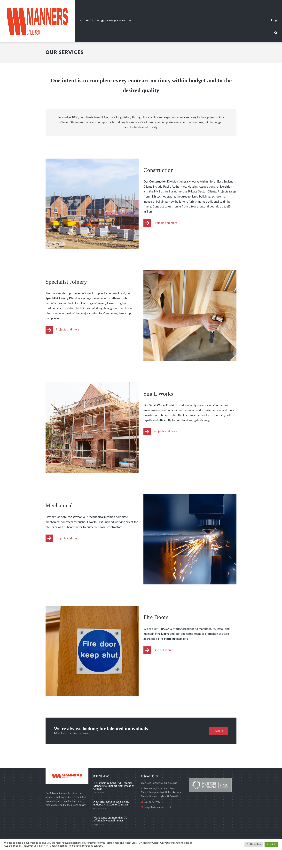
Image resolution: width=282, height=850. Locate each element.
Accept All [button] (271, 844)
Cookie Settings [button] (253, 844)
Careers (218, 731)
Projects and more (165, 223)
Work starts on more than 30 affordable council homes (110, 819)
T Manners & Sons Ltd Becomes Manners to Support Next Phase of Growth (113, 785)
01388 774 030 (91, 21)
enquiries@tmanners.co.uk (118, 21)
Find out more (163, 650)
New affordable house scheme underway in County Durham (111, 803)
